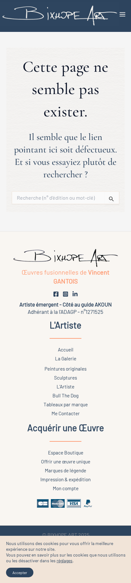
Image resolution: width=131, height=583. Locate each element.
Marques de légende (65, 470)
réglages (64, 560)
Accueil (65, 349)
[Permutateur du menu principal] (122, 14)
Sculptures (65, 377)
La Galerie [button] (65, 358)
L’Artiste (65, 386)
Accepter (19, 572)
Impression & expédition (65, 479)
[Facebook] (56, 294)
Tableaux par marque (66, 404)
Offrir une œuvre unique (65, 461)
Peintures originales (65, 369)
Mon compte (66, 488)
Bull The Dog (65, 395)
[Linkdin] (75, 294)
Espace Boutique (65, 452)
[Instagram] (65, 294)
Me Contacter (66, 413)
